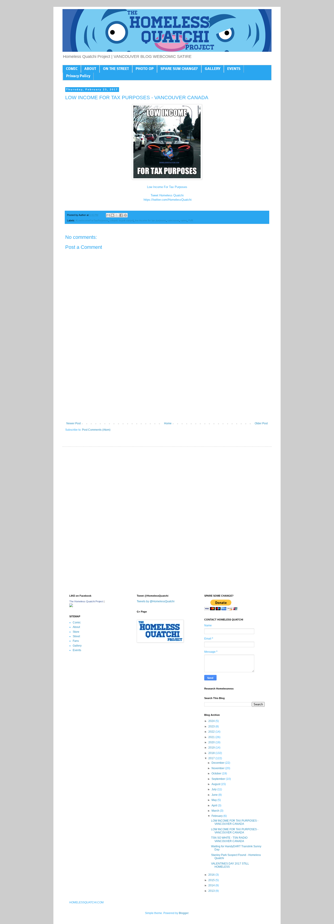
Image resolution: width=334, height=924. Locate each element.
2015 (211, 880)
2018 (211, 753)
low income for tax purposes (150, 220)
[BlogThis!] (112, 215)
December (218, 762)
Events (77, 650)
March (216, 810)
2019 (211, 747)
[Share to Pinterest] (125, 215)
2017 (211, 758)
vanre (183, 220)
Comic (77, 622)
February (217, 816)
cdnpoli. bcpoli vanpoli (122, 220)
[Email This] (108, 215)
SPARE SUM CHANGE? (179, 69)
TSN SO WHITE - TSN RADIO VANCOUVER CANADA (229, 839)
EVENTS (233, 69)
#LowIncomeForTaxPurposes (92, 220)
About (76, 627)
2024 (211, 721)
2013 (211, 890)
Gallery (77, 645)
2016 (211, 874)
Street (76, 636)
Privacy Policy (78, 76)
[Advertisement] (167, 384)
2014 (211, 885)
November (218, 768)
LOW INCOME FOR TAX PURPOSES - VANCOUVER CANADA (234, 822)
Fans (76, 640)
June (215, 794)
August (216, 784)
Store (76, 631)
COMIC (71, 69)
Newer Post (73, 423)
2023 (211, 726)
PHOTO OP (145, 69)
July (214, 789)
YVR (190, 220)
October (217, 773)
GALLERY (212, 69)
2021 (211, 737)
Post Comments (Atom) (96, 429)
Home (168, 423)
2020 (211, 742)
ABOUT (90, 69)
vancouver (173, 220)
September (219, 779)
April (215, 805)
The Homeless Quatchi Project (86, 601)
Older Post (261, 423)
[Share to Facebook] (121, 215)
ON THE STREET (116, 69)
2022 (211, 731)
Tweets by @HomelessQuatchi (155, 601)
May (214, 800)
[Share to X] (117, 215)
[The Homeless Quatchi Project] (71, 606)
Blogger (183, 913)
